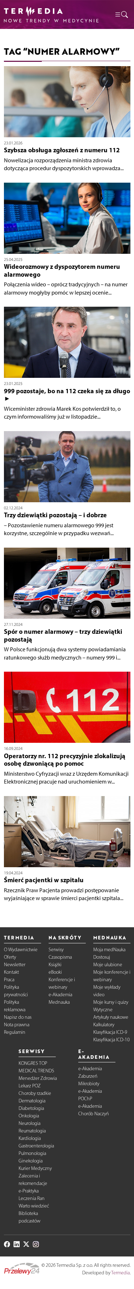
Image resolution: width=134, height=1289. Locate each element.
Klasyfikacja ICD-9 (110, 1032)
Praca (9, 980)
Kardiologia (30, 1138)
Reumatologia (32, 1131)
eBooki (55, 972)
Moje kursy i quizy (110, 1002)
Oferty (10, 957)
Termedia (120, 1273)
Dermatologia (32, 1101)
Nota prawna (16, 1025)
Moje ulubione (107, 965)
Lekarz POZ (30, 1086)
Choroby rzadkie (35, 1093)
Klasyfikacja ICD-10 (111, 1040)
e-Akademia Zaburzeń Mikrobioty (90, 1076)
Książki (55, 965)
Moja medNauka (109, 950)
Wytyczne (103, 1010)
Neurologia (29, 1123)
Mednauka (59, 1002)
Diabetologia (31, 1108)
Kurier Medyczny (35, 1168)
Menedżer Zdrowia (38, 1078)
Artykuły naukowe (110, 1017)
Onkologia (29, 1116)
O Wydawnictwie (21, 950)
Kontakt (11, 972)
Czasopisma (60, 957)
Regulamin (14, 1032)
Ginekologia (31, 1161)
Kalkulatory (103, 1025)
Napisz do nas (17, 1017)
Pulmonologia (32, 1153)
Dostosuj (101, 957)
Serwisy (56, 950)
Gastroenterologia (36, 1146)
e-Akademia (60, 995)
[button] (121, 14)
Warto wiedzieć (34, 1206)
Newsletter (14, 965)
